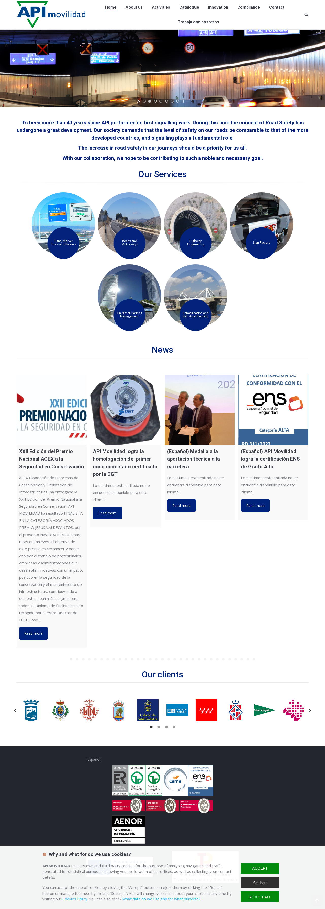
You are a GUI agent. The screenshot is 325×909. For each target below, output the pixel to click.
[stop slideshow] (183, 101)
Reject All (260, 897)
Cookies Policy (74, 898)
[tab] (151, 726)
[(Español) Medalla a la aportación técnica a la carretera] (200, 410)
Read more (33, 633)
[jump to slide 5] (166, 101)
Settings (260, 883)
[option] (31, 710)
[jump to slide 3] (155, 101)
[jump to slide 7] (177, 101)
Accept (260, 868)
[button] (15, 710)
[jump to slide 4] (160, 101)
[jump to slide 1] (144, 101)
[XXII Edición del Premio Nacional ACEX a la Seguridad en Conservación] (52, 410)
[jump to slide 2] (149, 101)
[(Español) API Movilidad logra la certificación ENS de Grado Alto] (273, 410)
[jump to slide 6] (172, 101)
